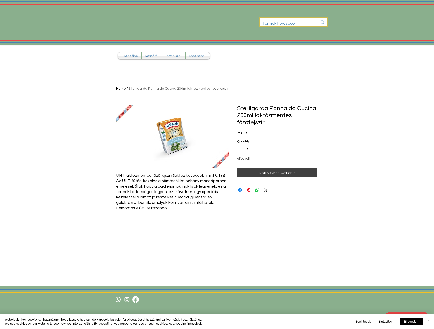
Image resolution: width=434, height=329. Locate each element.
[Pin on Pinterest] (248, 190)
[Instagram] (127, 299)
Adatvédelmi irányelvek (185, 323)
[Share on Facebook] (240, 190)
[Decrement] (240, 150)
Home (121, 88)
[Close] (428, 321)
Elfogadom (411, 321)
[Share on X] (266, 190)
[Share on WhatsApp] (257, 190)
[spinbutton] (247, 150)
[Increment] (254, 150)
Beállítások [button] (363, 321)
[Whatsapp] (118, 299)
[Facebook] (135, 299)
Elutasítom (386, 321)
